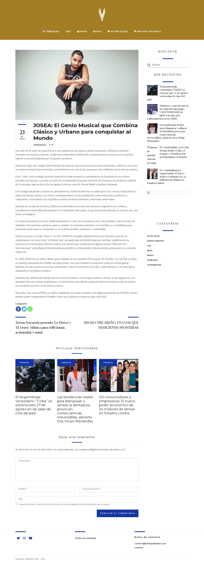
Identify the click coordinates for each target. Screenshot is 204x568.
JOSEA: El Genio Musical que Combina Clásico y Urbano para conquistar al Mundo (85, 131)
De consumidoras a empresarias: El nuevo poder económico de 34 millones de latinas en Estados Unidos (117, 405)
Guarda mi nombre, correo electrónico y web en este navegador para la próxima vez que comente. (64, 504)
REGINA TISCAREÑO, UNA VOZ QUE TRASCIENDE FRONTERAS (111, 324)
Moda (83, 31)
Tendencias (52, 31)
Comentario (25, 461)
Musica (97, 31)
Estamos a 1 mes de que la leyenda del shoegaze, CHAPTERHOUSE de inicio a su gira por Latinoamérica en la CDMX (167, 112)
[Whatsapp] (30, 309)
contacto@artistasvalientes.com (150, 543)
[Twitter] (24, 309)
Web (21, 499)
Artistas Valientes (149, 31)
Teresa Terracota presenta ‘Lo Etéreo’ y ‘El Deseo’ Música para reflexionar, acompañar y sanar (43, 327)
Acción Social (119, 31)
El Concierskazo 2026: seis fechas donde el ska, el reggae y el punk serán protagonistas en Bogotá (174, 152)
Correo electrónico (91, 489)
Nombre (23, 489)
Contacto (139, 547)
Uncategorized (154, 265)
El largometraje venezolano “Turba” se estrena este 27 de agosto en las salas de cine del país (33, 405)
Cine (68, 31)
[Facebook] (18, 309)
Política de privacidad (85, 538)
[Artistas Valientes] (102, 17)
